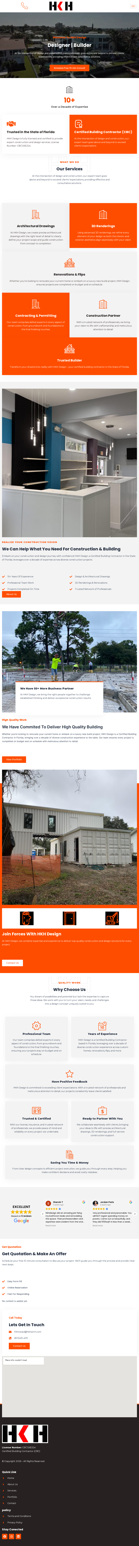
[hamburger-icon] (133, 6)
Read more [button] (51, 1226)
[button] (135, 1214)
